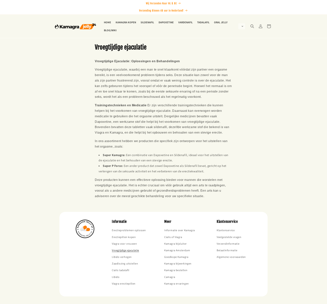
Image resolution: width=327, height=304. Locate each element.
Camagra (169, 277)
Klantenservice (226, 230)
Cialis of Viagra (173, 237)
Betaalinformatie (227, 250)
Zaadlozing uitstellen (125, 263)
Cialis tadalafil (120, 270)
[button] (241, 26)
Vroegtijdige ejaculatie (125, 250)
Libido (116, 277)
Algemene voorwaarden (231, 257)
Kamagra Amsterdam (177, 250)
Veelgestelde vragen (229, 237)
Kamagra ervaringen (176, 283)
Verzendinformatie (228, 243)
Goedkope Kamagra (176, 257)
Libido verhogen (122, 257)
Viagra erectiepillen (123, 283)
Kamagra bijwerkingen (178, 263)
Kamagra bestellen (175, 270)
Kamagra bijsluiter (175, 243)
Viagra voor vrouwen (124, 243)
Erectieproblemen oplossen (129, 230)
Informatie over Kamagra (179, 230)
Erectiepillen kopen (124, 237)
